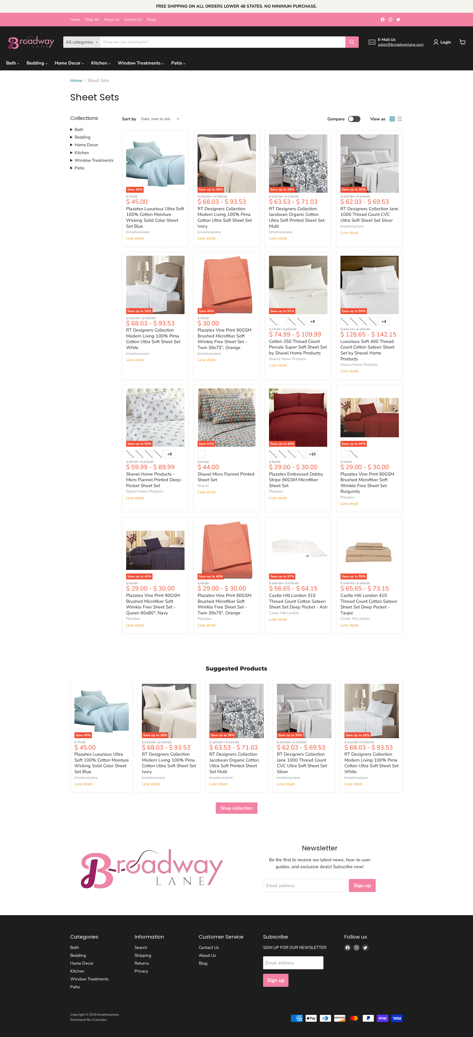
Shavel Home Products (287, 358)
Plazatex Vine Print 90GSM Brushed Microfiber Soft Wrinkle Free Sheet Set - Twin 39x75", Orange (224, 339)
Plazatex (276, 491)
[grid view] (392, 119)
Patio (177, 63)
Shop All (92, 19)
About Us (111, 19)
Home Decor (68, 63)
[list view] (399, 119)
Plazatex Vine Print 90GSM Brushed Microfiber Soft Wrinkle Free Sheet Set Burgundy (367, 483)
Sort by (129, 119)
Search (141, 947)
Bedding (36, 63)
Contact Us (133, 19)
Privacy (141, 971)
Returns (142, 963)
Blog (203, 963)
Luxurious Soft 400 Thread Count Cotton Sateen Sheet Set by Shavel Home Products (367, 350)
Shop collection (236, 808)
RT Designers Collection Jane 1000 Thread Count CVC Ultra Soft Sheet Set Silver (369, 214)
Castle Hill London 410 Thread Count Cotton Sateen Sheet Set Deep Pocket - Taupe (368, 604)
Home (75, 19)
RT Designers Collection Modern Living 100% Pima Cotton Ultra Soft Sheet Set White (153, 339)
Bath (11, 63)
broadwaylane (138, 231)
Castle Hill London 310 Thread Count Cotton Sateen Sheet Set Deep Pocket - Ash (298, 601)
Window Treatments (140, 63)
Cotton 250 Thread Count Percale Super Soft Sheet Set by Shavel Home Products (298, 347)
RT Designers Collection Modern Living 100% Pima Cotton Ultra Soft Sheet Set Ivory (225, 217)
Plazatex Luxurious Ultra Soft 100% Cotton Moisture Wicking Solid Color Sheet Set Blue (155, 217)
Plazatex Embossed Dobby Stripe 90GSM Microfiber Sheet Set (296, 480)
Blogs (151, 19)
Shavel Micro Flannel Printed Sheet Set (226, 477)
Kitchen (99, 63)
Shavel (203, 485)
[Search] (352, 42)
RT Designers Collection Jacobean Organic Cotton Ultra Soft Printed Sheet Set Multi (296, 217)
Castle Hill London (284, 612)
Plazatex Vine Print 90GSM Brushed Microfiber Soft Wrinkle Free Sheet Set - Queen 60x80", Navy (153, 604)
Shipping (143, 955)
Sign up (362, 885)
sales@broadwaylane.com (400, 44)
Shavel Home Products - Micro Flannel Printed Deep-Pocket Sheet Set (154, 480)
